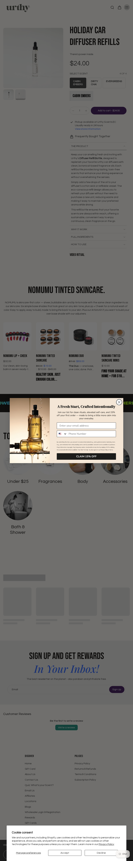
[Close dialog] (119, 402)
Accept (64, 853)
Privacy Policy (106, 844)
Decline (101, 853)
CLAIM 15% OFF (86, 456)
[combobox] (62, 434)
